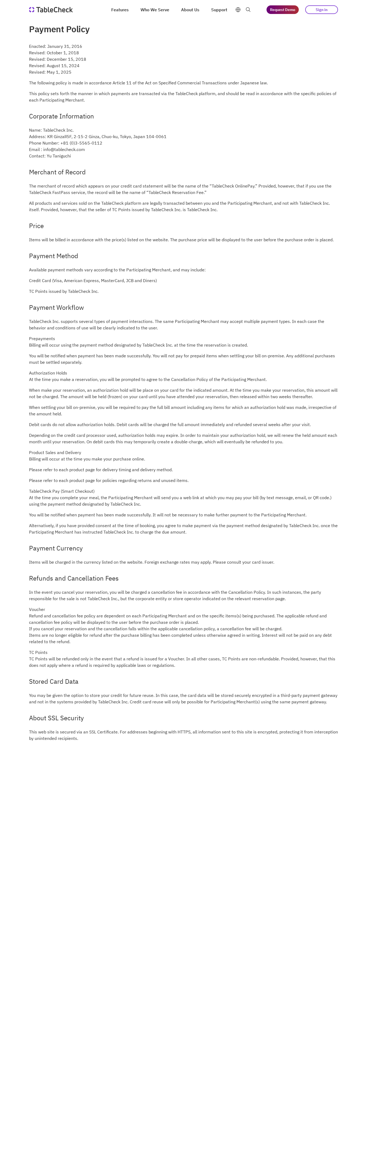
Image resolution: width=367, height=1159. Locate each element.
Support (219, 9)
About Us (190, 9)
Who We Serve (155, 9)
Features (120, 9)
